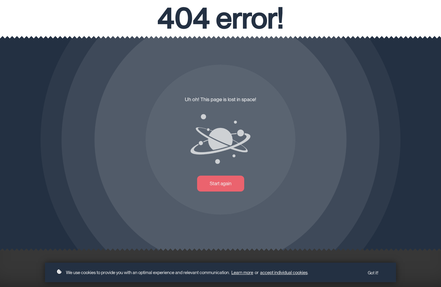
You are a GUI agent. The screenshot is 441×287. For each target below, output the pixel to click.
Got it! (373, 272)
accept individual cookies (284, 272)
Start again (221, 183)
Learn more (242, 272)
